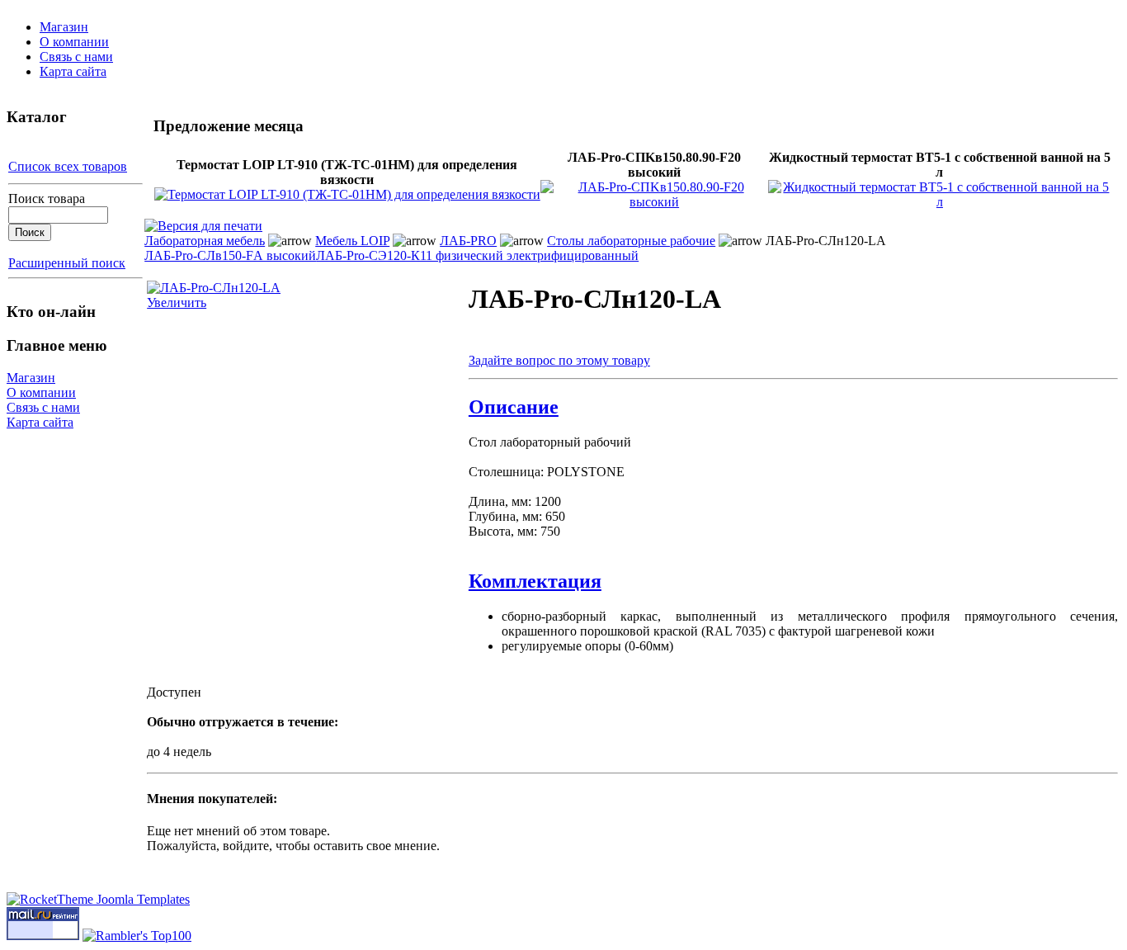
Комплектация (535, 581)
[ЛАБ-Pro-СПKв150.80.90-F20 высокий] (654, 202)
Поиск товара (46, 198)
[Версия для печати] (203, 222)
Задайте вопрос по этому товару (559, 360)
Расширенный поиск (66, 263)
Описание (514, 407)
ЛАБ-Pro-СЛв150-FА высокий (230, 255)
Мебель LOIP (352, 241)
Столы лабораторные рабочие (631, 241)
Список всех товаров (67, 166)
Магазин (64, 27)
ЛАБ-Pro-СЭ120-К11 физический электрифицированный (477, 255)
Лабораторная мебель (204, 241)
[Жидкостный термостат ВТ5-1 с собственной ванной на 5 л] (939, 202)
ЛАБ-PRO (468, 241)
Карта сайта (73, 71)
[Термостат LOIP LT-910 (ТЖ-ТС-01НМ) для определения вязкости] (347, 194)
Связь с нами (76, 57)
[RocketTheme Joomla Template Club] (98, 899)
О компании (74, 42)
